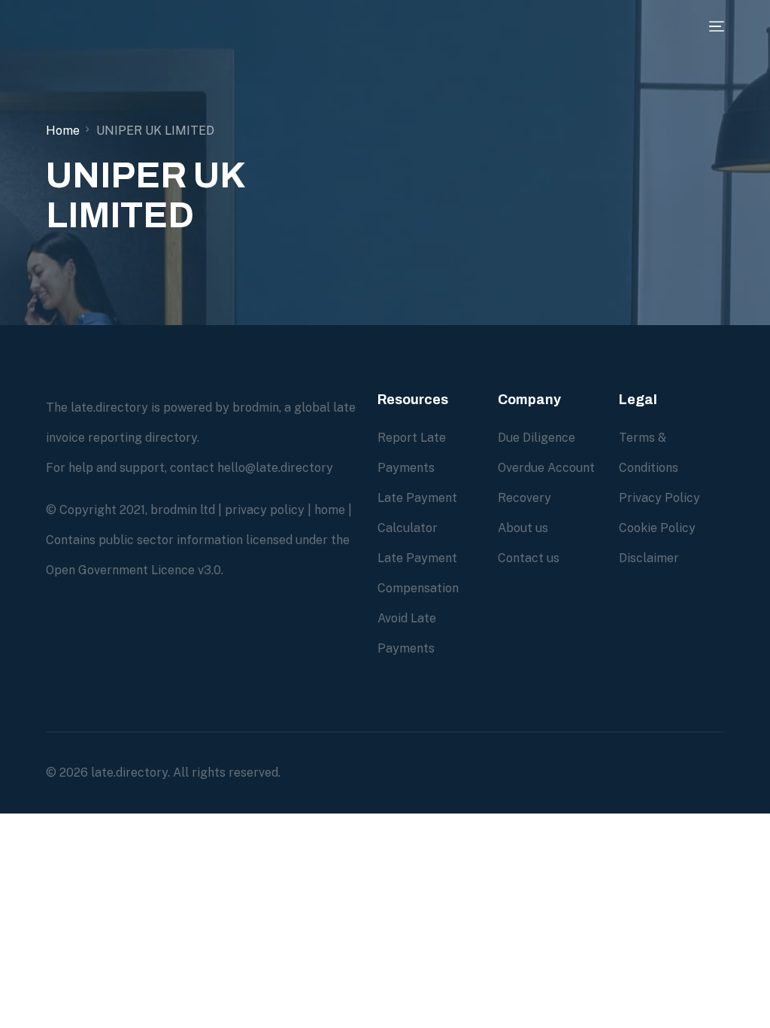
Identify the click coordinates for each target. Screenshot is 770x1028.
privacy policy (265, 510)
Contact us (528, 558)
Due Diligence (536, 437)
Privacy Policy (659, 498)
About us (523, 528)
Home (63, 130)
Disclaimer (649, 558)
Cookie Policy (657, 528)
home (329, 510)
